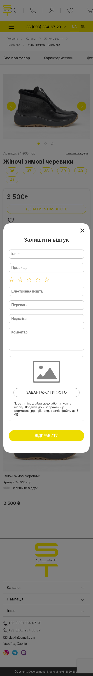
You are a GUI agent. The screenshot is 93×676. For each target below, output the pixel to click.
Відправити (46, 435)
